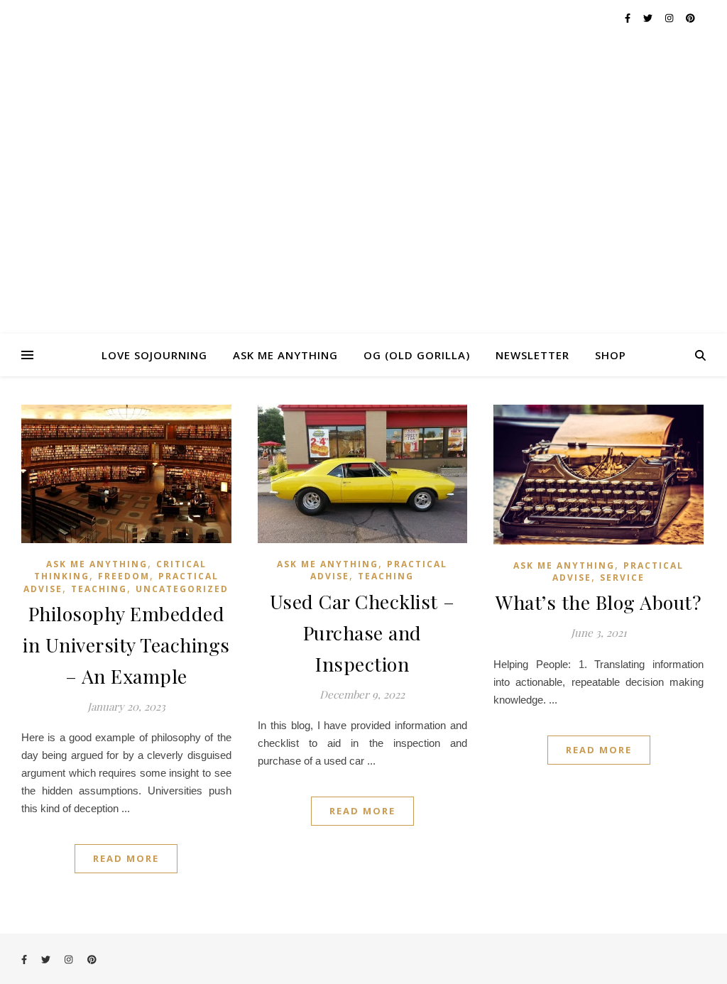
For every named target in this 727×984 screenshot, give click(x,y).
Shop (610, 355)
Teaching (99, 589)
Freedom (124, 576)
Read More (126, 858)
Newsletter (532, 355)
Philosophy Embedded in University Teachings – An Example (126, 645)
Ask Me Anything (285, 355)
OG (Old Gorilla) (417, 355)
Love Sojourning (154, 355)
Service (622, 578)
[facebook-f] (629, 17)
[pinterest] (690, 17)
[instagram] (670, 17)
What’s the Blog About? (598, 602)
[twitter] (649, 17)
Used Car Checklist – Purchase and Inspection (362, 633)
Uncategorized (182, 589)
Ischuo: (364, 184)
